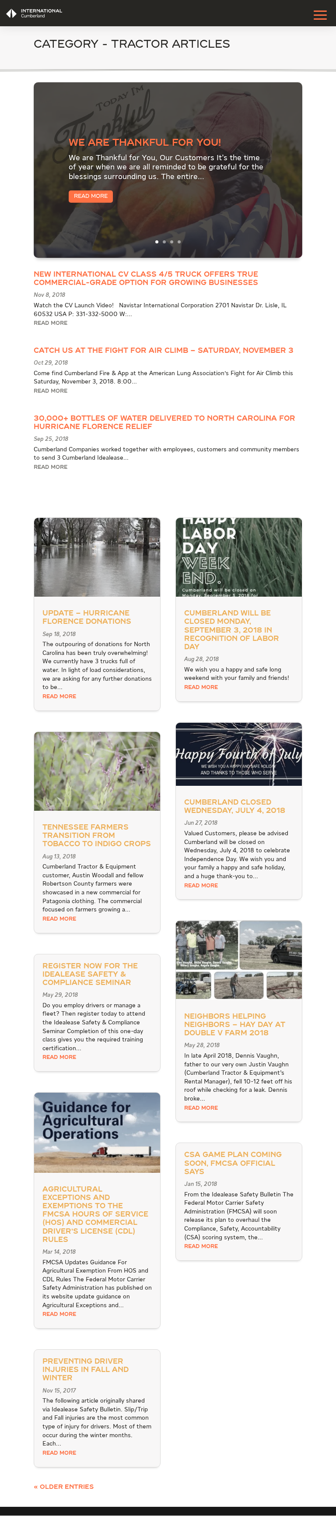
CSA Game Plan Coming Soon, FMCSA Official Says (233, 1163)
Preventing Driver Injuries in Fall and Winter (85, 1370)
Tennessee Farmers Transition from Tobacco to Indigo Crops (96, 836)
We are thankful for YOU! (145, 143)
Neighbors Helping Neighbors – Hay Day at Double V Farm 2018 (234, 1025)
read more (50, 323)
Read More (91, 196)
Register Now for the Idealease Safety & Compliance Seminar (90, 975)
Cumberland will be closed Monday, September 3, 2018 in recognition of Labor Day (231, 630)
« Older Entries (64, 1487)
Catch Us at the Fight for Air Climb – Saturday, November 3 (164, 351)
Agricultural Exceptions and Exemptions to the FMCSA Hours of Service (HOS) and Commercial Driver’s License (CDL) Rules (95, 1215)
